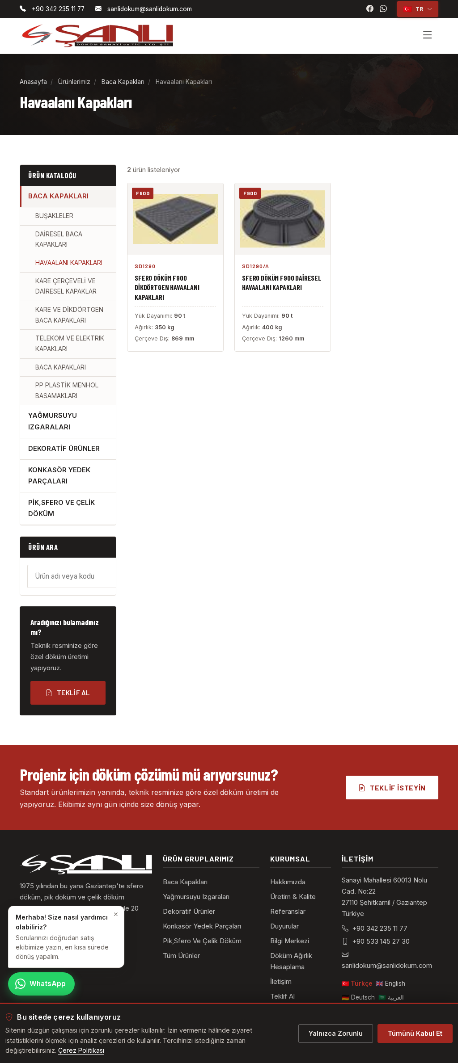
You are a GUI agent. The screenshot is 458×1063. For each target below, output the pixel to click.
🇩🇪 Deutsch (358, 997)
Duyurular (284, 926)
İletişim (281, 982)
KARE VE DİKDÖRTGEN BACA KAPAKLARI (69, 315)
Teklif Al (73, 693)
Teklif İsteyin (398, 787)
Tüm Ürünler (181, 956)
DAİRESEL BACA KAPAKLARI (58, 239)
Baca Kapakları (123, 81)
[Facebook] (370, 9)
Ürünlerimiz (74, 81)
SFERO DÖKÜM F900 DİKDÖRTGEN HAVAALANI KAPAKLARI (167, 287)
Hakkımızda (287, 882)
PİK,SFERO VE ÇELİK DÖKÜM (61, 508)
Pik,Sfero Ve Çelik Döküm (202, 941)
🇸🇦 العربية (391, 997)
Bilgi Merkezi (289, 941)
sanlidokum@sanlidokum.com (387, 966)
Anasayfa (33, 81)
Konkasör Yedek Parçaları (202, 926)
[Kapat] (115, 914)
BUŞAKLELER (54, 215)
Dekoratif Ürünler (189, 912)
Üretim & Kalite (293, 897)
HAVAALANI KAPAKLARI (68, 262)
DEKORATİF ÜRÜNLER (64, 449)
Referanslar (287, 912)
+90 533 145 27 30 (381, 941)
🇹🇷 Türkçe (357, 983)
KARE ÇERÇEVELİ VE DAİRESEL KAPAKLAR (66, 286)
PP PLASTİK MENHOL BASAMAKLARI (66, 390)
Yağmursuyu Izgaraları (196, 897)
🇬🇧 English (390, 983)
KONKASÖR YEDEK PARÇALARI (59, 475)
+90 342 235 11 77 (379, 928)
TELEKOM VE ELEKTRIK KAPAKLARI (69, 344)
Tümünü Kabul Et (415, 1033)
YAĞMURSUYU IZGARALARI (52, 421)
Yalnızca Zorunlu (336, 1033)
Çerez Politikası (81, 1050)
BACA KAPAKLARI (58, 196)
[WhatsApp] (383, 9)
